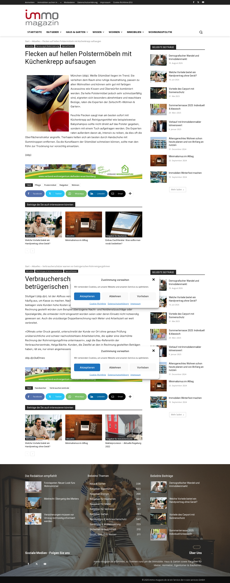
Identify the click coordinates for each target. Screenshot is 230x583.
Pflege (38, 185)
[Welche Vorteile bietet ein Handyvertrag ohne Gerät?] (43, 224)
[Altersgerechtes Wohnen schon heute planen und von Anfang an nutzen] (158, 142)
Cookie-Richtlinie (98, 303)
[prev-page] (27, 251)
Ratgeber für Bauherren (116, 236)
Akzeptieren (87, 296)
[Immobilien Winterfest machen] (158, 177)
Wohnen (75, 185)
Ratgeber (64, 185)
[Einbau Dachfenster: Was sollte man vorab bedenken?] (123, 224)
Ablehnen (115, 296)
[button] (154, 280)
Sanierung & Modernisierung (47, 46)
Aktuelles (36, 41)
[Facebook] (194, 2)
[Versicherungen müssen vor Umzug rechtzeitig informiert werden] (33, 519)
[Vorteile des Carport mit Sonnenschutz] (158, 93)
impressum (135, 303)
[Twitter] (198, 2)
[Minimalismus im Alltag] (83, 224)
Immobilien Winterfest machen (185, 173)
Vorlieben (143, 296)
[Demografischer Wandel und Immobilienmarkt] (158, 60)
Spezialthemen (68, 46)
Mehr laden (176, 189)
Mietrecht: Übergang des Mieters (61, 498)
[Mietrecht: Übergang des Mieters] (33, 503)
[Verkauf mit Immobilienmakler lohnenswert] (158, 126)
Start (27, 41)
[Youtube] (203, 2)
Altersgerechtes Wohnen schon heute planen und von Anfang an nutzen (186, 141)
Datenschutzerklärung (118, 303)
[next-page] (32, 251)
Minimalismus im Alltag (77, 240)
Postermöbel (50, 185)
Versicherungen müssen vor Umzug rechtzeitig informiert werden (59, 518)
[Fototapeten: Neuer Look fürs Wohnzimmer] (33, 487)
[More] (130, 193)
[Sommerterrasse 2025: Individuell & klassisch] (158, 109)
